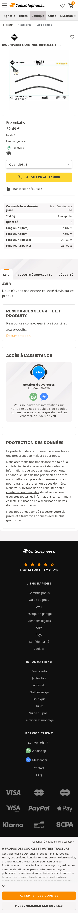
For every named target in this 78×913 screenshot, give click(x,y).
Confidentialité (39, 642)
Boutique (38, 16)
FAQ (39, 775)
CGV (39, 627)
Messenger (39, 760)
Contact (39, 768)
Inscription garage (39, 614)
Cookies (39, 649)
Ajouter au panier (42, 177)
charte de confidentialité (22, 492)
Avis (6, 274)
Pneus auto (39, 671)
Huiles (23, 16)
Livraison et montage (39, 720)
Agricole (9, 16)
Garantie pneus (39, 593)
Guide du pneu (39, 600)
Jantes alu (39, 685)
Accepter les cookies (39, 895)
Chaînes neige (39, 692)
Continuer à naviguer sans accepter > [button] (53, 841)
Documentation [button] (18, 335)
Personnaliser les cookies (39, 905)
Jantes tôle (39, 678)
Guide (52, 16)
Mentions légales (39, 621)
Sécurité (66, 274)
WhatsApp (39, 751)
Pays (39, 634)
